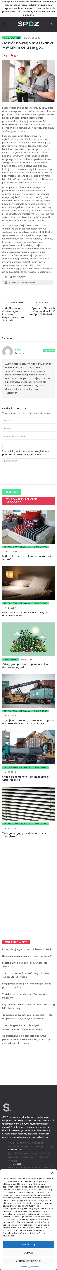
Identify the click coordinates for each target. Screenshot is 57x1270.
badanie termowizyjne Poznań (18, 124)
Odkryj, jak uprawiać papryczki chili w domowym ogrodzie (25, 665)
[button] (52, 1172)
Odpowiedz (48, 350)
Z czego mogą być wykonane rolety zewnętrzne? (24, 834)
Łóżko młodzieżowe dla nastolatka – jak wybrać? (26, 557)
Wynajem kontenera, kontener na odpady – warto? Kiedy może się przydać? (28, 722)
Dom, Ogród (12, 37)
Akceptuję (28, 1244)
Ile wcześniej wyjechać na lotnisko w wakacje (27, 949)
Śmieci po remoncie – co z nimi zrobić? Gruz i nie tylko (26, 778)
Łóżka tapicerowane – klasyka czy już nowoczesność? (25, 614)
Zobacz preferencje (28, 1261)
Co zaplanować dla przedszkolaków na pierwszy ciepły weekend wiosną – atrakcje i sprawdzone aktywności (26, 1039)
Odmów (28, 1252)
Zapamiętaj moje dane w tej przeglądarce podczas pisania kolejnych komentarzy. (25, 453)
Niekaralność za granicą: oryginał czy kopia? (26, 956)
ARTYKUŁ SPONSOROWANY (17, 547)
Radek (18, 349)
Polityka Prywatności (29, 1267)
